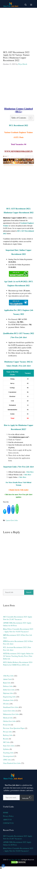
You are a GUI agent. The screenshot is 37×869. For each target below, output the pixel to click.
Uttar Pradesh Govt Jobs (12, 763)
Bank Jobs (7, 683)
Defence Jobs (8, 686)
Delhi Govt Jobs (9, 690)
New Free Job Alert (14, 860)
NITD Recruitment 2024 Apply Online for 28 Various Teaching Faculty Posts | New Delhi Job (18, 656)
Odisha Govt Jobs (9, 721)
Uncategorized (8, 756)
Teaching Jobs (8, 752)
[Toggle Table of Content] (29, 118)
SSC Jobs (6, 742)
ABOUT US (7, 819)
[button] (25, 5)
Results (5, 738)
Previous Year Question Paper (14, 728)
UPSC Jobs (7, 759)
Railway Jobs (8, 735)
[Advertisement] (18, 28)
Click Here (27, 474)
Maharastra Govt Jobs (11, 714)
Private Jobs (7, 731)
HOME (5, 812)
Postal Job (6, 724)
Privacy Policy (8, 816)
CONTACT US (8, 823)
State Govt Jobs (8, 745)
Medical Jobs (8, 718)
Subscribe (25, 798)
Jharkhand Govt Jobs (10, 707)
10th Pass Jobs (8, 676)
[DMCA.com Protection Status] (18, 863)
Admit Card (7, 679)
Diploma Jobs (8, 693)
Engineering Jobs (9, 697)
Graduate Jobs (8, 700)
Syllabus (6, 749)
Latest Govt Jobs (12, 520)
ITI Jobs (6, 704)
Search (28, 592)
